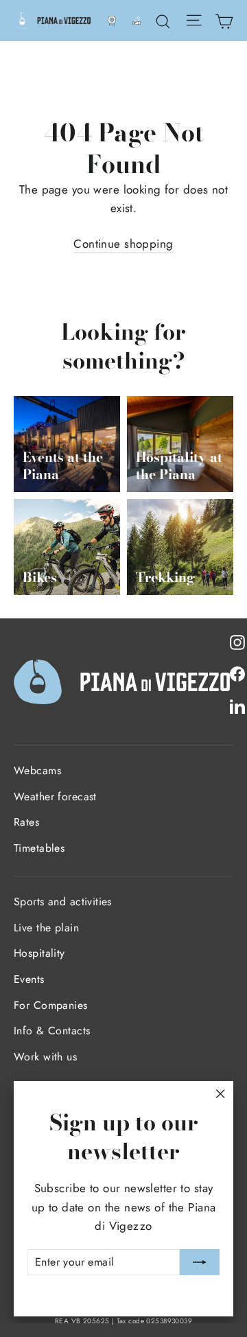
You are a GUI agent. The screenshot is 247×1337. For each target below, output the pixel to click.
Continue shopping (123, 243)
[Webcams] (111, 20)
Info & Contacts (52, 1030)
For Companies (51, 1005)
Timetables (39, 848)
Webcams (37, 770)
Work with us (45, 1057)
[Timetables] (136, 20)
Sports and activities (63, 901)
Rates (26, 822)
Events (29, 979)
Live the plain (46, 927)
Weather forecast (55, 796)
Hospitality (39, 953)
